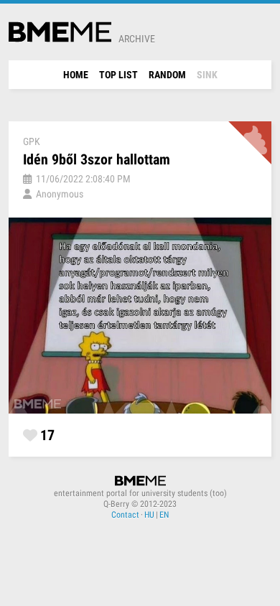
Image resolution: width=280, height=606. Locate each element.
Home (75, 74)
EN (164, 515)
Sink (207, 74)
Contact (125, 515)
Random (167, 74)
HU (149, 515)
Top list (118, 74)
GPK (31, 141)
